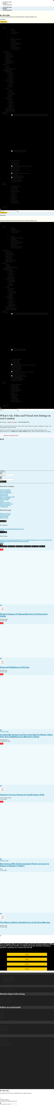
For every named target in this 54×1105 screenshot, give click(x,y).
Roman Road (9, 98)
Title (17, 529)
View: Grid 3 (19, 546)
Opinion (5, 112)
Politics (12, 29)
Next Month (20, 541)
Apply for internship (4, 1030)
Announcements (15, 174)
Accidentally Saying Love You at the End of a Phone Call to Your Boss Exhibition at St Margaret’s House (26, 736)
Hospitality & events (15, 181)
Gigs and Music (4, 495)
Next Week (26, 541)
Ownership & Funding (4, 1029)
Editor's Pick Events (5, 513)
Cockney (10, 103)
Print (4, 183)
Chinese (10, 96)
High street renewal (15, 185)
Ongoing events (15, 164)
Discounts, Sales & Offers (17, 176)
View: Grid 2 (11, 546)
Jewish (10, 77)
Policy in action (14, 190)
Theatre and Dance (5, 505)
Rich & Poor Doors (15, 49)
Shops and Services (16, 170)
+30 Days (46, 540)
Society (7, 65)
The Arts (8, 67)
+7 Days (3, 532)
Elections (13, 40)
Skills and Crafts (4, 499)
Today (32, 540)
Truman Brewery (15, 44)
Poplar (7, 88)
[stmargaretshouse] (4, 731)
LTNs (12, 37)
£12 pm (27, 964)
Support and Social (5, 502)
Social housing (11, 94)
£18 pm (27, 969)
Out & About (6, 51)
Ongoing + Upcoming (23, 540)
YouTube (2, 1018)
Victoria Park (9, 108)
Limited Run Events (5, 515)
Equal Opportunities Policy (5, 1045)
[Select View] (1, 544)
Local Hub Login (7, 2)
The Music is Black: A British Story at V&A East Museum (25, 922)
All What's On (3, 540)
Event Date (21, 529)
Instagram (2, 1014)
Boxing (10, 87)
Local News (11, 73)
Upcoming (10, 540)
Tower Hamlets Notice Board (9, 978)
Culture (5, 64)
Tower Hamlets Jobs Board (8, 979)
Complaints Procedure (4, 1044)
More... (5, 184)
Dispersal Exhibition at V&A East (14, 667)
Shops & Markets (10, 56)
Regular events (14, 161)
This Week (7, 541)
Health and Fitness (15, 169)
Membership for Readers (5, 999)
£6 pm (27, 959)
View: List (42, 546)
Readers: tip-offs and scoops (9, 989)
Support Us (3, 22)
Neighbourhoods (7, 70)
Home (4, 422)
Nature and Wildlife (5, 498)
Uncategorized (4, 506)
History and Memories (11, 68)
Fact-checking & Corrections (6, 1042)
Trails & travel (9, 63)
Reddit (1, 1017)
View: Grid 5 (35, 546)
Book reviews (9, 60)
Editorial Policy (3, 1040)
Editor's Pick (8, 57)
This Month (13, 541)
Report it (5, 207)
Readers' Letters (6, 981)
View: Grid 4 (27, 546)
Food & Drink (9, 53)
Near (1, 476)
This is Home (14, 192)
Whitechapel (8, 71)
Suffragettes (11, 106)
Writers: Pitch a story (7, 990)
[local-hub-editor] (2, 611)
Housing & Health (15, 32)
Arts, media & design (16, 178)
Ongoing (15, 540)
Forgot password (7, 4)
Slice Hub (5, 113)
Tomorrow (37, 540)
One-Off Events (4, 516)
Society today (14, 188)
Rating (14, 529)
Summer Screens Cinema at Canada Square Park (22, 795)
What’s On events (12, 422)
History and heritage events (7, 497)
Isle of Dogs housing (16, 47)
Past (30, 540)
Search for (3, 472)
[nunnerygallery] (4, 860)
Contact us (2, 1032)
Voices (12, 194)
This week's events (15, 160)
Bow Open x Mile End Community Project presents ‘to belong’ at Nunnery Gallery (24, 865)
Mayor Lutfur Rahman (16, 43)
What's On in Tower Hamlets (8, 976)
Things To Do (9, 54)
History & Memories (15, 191)
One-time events (15, 163)
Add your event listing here (11, 435)
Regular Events (4, 517)
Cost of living (14, 42)
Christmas (8, 58)
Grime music (11, 105)
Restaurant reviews (10, 61)
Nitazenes (13, 46)
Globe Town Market (10, 110)
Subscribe (2, 19)
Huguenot (10, 85)
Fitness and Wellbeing (6, 492)
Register (5, 3)
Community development (17, 180)
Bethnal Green (9, 80)
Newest (3, 521)
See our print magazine (5, 1003)
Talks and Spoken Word (6, 504)
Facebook (2, 1011)
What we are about (4, 1025)
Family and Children (5, 490)
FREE (1, 549)
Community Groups (15, 167)
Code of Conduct (3, 1039)
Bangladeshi (11, 78)
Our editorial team (3, 1027)
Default (2, 530)
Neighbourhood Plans (16, 39)
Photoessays (14, 195)
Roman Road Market (10, 109)
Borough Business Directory (8, 980)
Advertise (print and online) (5, 1002)
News (4, 28)
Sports (2, 501)
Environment (14, 33)
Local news (11, 89)
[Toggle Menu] (0, 24)
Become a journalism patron (6, 1000)
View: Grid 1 (4, 546)
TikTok (1, 1015)
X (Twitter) (2, 1012)
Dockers (10, 95)
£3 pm (27, 954)
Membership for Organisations (6, 997)
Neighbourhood (4, 529)
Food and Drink (14, 171)
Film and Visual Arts (5, 491)
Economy (13, 30)
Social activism (14, 187)
